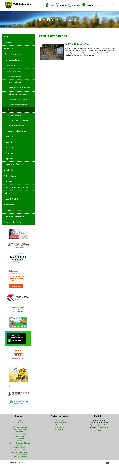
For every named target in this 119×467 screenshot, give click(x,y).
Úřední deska (76, 5)
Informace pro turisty (20, 429)
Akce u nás (19, 441)
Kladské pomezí (59, 429)
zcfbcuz (105, 427)
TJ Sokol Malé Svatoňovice (19, 454)
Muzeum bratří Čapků (20, 434)
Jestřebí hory (59, 420)
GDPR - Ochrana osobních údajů (20, 443)
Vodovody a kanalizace (20, 456)
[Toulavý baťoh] (18, 373)
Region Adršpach (59, 427)
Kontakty (63, 5)
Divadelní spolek (20, 450)
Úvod (52, 5)
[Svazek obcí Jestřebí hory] (18, 245)
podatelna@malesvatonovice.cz (101, 425)
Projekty (19, 445)
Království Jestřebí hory (59, 422)
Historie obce (20, 436)
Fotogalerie (19, 431)
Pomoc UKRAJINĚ (20, 447)
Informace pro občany (20, 427)
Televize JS (59, 425)
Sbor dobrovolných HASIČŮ (20, 452)
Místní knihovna (20, 438)
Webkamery (90, 5)
